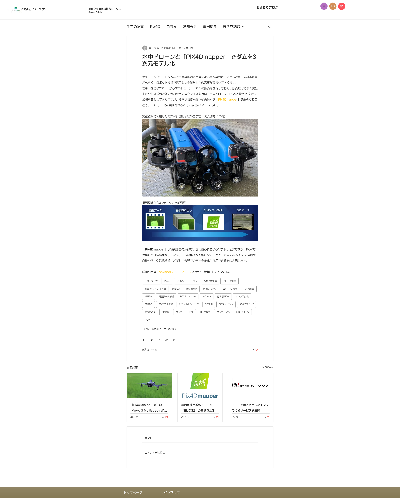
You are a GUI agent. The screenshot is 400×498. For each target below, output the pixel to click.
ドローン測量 (229, 281)
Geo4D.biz (95, 12)
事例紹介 (210, 26)
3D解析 (148, 304)
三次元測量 (248, 289)
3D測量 (209, 304)
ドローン (206, 296)
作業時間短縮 (210, 281)
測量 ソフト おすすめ (155, 289)
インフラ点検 (242, 296)
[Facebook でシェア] (143, 339)
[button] (269, 26)
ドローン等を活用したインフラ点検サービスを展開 (250, 408)
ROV (147, 320)
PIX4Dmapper (188, 296)
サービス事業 (170, 329)
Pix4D (155, 26)
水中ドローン (242, 312)
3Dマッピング (226, 304)
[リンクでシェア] (166, 339)
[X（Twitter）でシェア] (151, 339)
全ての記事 (135, 26)
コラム (171, 26)
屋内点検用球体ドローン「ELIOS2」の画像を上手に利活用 (199, 408)
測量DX (176, 289)
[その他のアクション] (256, 48)
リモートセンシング (189, 304)
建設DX (148, 296)
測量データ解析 (166, 296)
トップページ (132, 492)
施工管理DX (223, 296)
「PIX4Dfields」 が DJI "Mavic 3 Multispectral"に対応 (148, 408)
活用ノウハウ (209, 289)
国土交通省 (205, 312)
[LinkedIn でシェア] (159, 339)
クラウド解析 (223, 312)
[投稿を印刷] (174, 339)
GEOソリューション (187, 281)
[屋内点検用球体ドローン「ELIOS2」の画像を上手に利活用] (200, 385)
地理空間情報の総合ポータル (105, 9)
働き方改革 (150, 312)
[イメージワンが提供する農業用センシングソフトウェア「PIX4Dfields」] (149, 385)
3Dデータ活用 (230, 289)
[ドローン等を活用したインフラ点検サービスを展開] (250, 385)
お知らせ (190, 26)
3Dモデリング (246, 304)
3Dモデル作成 (166, 304)
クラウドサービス (184, 312)
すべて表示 (267, 367)
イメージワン (151, 281)
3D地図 (166, 312)
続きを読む (231, 26)
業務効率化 (191, 289)
